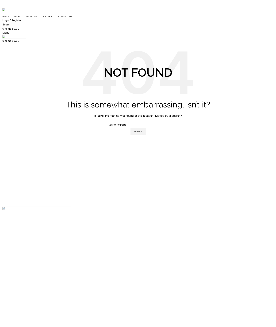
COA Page (7, 258)
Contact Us (8, 253)
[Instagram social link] (20, 265)
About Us (7, 247)
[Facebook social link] (5, 265)
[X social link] (13, 265)
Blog (4, 242)
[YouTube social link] (27, 265)
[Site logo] (23, 11)
